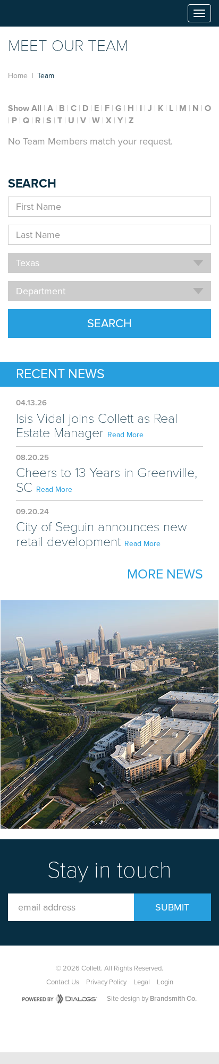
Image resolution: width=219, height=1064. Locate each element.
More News (165, 574)
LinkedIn (138, 1026)
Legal (141, 982)
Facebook (89, 1026)
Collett (38, 13)
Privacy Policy (106, 982)
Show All (24, 108)
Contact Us (62, 982)
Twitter (113, 1026)
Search (109, 323)
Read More (125, 434)
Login (165, 982)
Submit (172, 907)
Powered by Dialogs (59, 998)
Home (18, 75)
